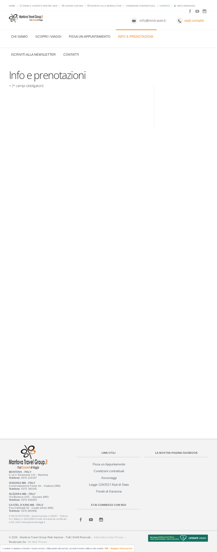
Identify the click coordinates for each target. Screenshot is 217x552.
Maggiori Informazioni (121, 548)
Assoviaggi (109, 478)
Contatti (165, 6)
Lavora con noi (73, 6)
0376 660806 (29, 510)
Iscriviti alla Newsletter (105, 6)
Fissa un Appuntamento (89, 36)
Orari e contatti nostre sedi (39, 6)
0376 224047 (29, 477)
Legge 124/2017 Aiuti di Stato (109, 484)
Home (12, 6)
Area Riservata (185, 6)
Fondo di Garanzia (109, 491)
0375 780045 (29, 488)
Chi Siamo (19, 36)
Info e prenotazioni (135, 36)
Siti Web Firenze (37, 542)
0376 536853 (29, 499)
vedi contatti (194, 20)
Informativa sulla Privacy (108, 537)
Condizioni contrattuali (140, 6)
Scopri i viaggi (48, 36)
